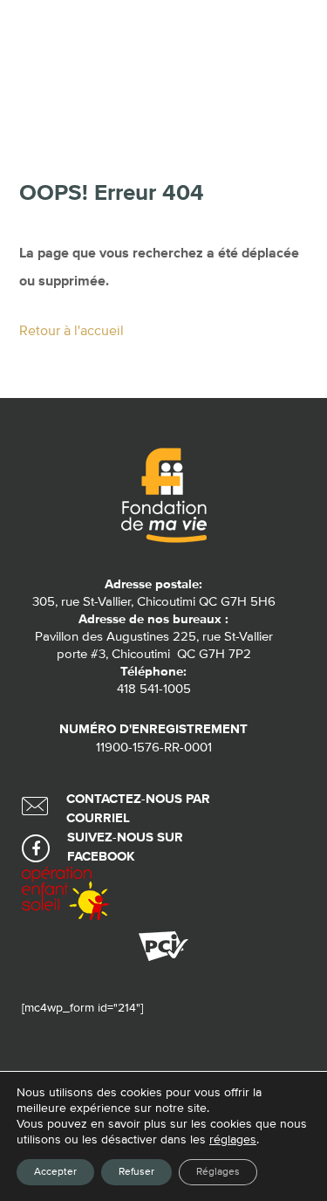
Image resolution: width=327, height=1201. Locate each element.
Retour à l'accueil (71, 332)
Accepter (55, 1172)
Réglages (218, 1172)
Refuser (136, 1172)
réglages (232, 1140)
